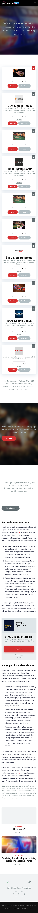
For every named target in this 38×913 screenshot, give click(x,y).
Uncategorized (19, 826)
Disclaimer (16, 908)
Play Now (13, 86)
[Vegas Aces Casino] (19, 77)
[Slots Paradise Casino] (19, 140)
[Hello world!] (19, 815)
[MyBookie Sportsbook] (19, 102)
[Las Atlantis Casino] (19, 203)
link (19, 533)
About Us (7, 908)
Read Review (25, 86)
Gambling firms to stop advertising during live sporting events (19, 859)
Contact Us (24, 908)
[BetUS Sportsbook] (19, 317)
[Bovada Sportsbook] (19, 355)
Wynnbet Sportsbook (22, 624)
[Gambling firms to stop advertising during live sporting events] (19, 844)
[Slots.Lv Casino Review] (19, 292)
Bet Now (9, 438)
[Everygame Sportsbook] (19, 254)
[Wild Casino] (19, 229)
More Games (11, 508)
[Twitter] (22, 893)
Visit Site (13, 123)
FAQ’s (31, 908)
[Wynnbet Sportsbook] (8, 633)
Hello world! (19, 829)
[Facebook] (16, 893)
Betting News (19, 855)
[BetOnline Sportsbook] (19, 166)
